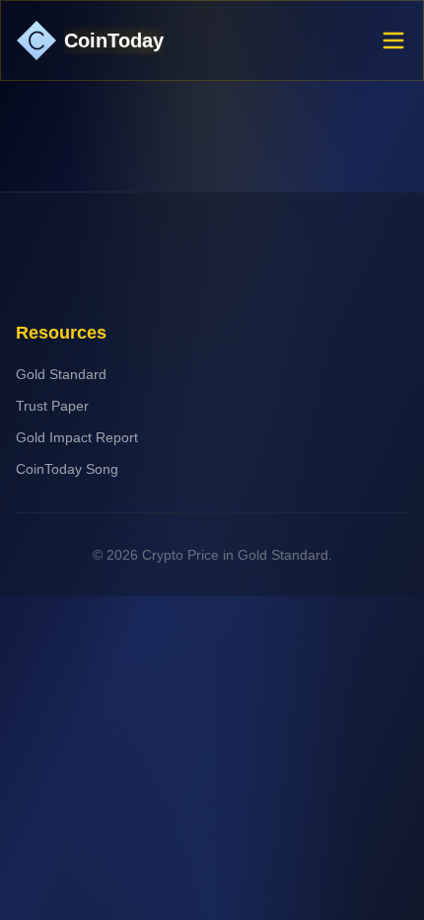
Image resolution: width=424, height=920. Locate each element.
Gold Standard (61, 374)
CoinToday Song (67, 469)
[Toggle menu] (393, 40)
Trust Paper (52, 406)
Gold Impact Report (77, 437)
